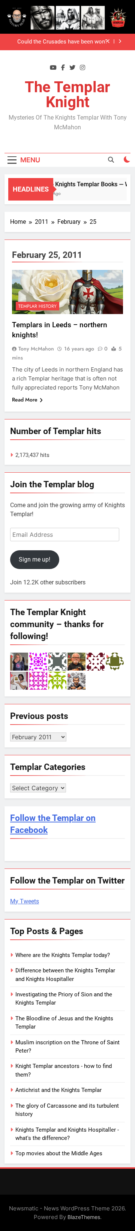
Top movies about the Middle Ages (58, 1153)
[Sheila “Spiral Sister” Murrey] (19, 661)
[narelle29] (38, 661)
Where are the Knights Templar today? (62, 955)
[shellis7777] (57, 661)
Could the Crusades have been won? (62, 42)
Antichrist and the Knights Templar (58, 1090)
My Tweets (24, 901)
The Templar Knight (67, 94)
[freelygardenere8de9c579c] (57, 680)
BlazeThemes (84, 1217)
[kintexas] (96, 661)
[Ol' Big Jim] (77, 661)
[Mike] (77, 680)
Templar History (37, 306)
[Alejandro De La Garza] (19, 680)
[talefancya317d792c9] (38, 680)
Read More (25, 399)
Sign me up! (34, 559)
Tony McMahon (36, 348)
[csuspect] (115, 661)
